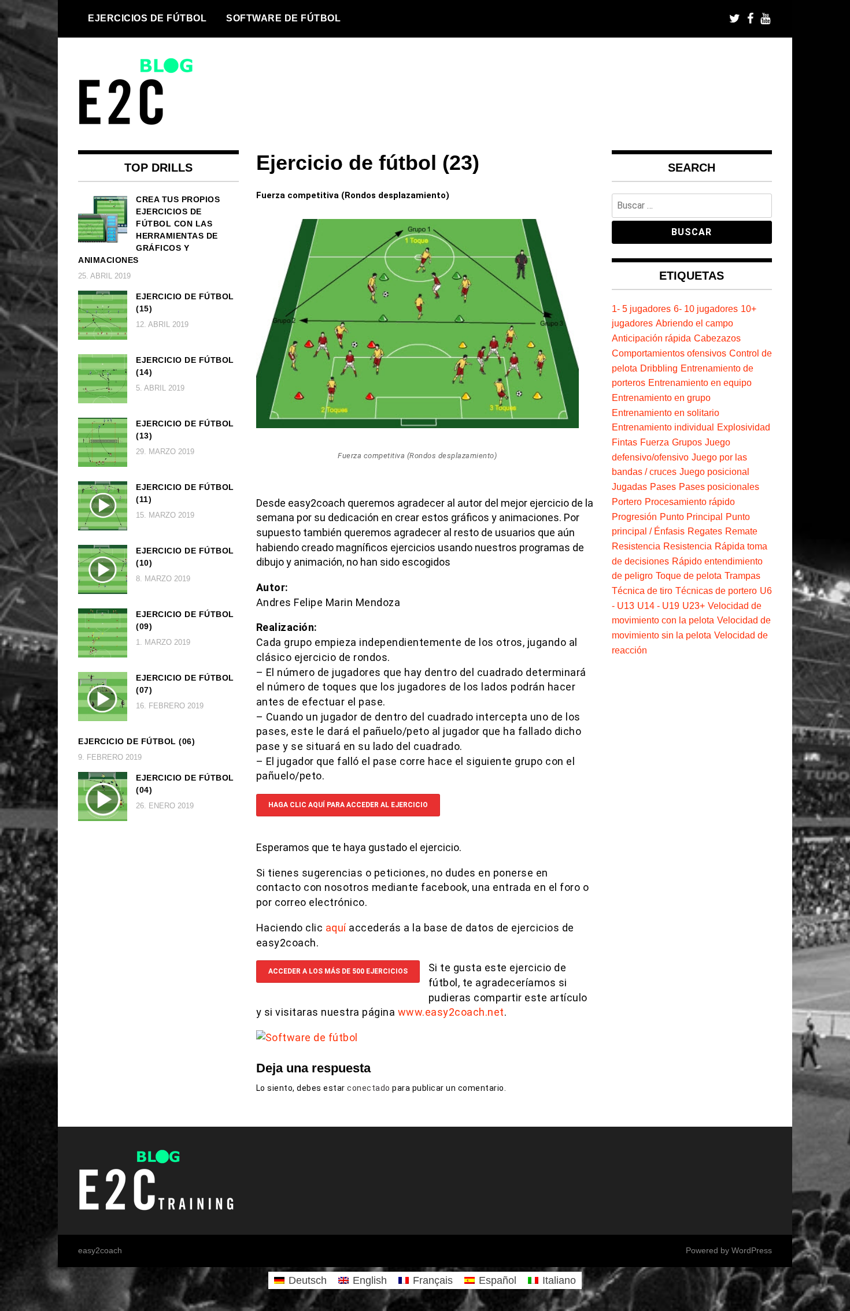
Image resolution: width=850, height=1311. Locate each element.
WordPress (751, 1250)
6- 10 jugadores (706, 308)
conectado (368, 1088)
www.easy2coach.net (451, 1012)
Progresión (634, 516)
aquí (337, 928)
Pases (663, 486)
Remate (741, 531)
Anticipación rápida (651, 338)
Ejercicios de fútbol (147, 18)
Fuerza (654, 442)
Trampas (742, 575)
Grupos (687, 442)
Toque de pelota (689, 575)
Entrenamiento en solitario (665, 412)
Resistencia (636, 546)
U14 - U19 (658, 605)
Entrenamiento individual (663, 427)
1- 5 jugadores (641, 308)
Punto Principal (691, 516)
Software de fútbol (283, 18)
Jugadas (629, 486)
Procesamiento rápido (690, 501)
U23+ (693, 605)
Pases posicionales (719, 486)
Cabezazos (717, 338)
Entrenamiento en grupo (661, 397)
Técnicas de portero (716, 590)
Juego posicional (714, 471)
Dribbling (659, 368)
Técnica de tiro (642, 590)
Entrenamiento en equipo (700, 382)
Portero (627, 501)
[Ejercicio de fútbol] (417, 424)
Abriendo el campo (694, 323)
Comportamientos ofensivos (669, 353)
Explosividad (743, 427)
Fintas (624, 442)
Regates (705, 531)
